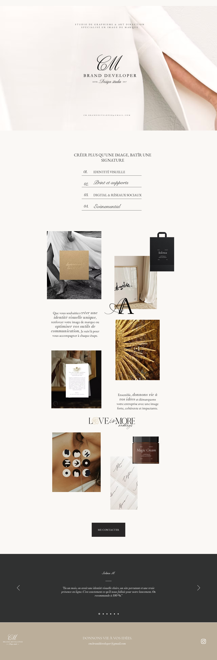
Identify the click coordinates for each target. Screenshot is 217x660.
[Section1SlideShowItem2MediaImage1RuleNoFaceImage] (103, 614)
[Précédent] (18, 588)
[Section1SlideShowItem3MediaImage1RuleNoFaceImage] (106, 613)
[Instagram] (203, 641)
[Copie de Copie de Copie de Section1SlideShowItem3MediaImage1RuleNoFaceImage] (118, 613)
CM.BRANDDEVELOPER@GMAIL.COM (107, 115)
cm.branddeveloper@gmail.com (107, 644)
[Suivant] (198, 588)
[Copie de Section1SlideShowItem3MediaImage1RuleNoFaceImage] (110, 613)
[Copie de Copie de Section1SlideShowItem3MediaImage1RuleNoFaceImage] (114, 613)
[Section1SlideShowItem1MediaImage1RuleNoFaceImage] (99, 613)
